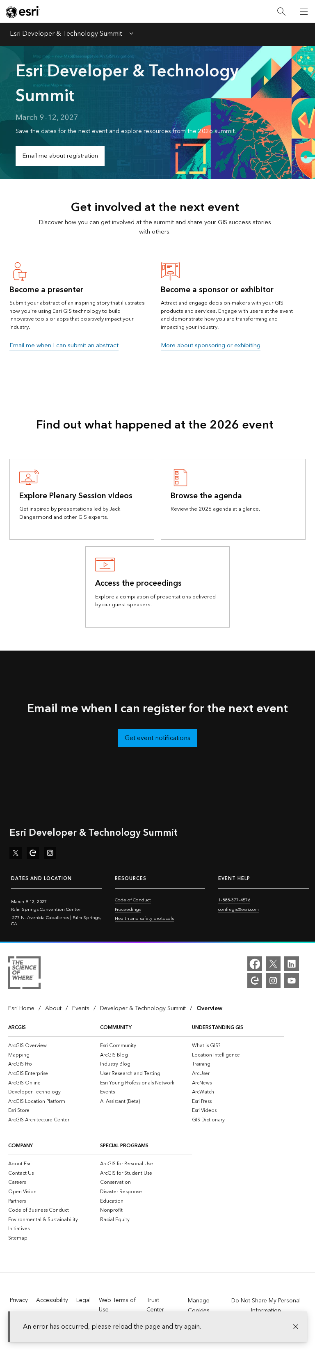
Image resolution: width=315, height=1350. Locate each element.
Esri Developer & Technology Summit (66, 34)
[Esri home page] (23, 11)
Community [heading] (116, 1027)
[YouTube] (291, 980)
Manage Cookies (199, 1306)
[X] (273, 963)
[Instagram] (273, 980)
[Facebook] (254, 963)
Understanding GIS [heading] (217, 1027)
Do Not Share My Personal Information (266, 1306)
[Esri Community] (254, 980)
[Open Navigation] (304, 11)
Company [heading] (20, 1145)
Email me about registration (60, 155)
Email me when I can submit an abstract (64, 345)
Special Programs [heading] (124, 1145)
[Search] (281, 11)
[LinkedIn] (291, 963)
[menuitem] (54, 1045)
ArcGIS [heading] (17, 1027)
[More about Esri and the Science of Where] (24, 974)
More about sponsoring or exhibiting (210, 345)
